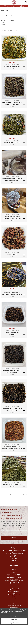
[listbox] (12, 30)
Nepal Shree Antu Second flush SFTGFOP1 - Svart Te (12, 103)
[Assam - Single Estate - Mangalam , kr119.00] (14, 314)
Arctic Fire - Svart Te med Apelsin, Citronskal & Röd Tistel (12, 293)
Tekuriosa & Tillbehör (14, 582)
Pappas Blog (14, 558)
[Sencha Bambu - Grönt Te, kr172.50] (14, 124)
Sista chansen (14, 584)
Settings (14, 616)
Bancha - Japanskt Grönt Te (12, 484)
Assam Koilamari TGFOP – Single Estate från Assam (12, 409)
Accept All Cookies (14, 623)
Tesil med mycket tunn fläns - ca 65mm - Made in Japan (12, 179)
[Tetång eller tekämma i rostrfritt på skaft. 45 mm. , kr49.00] (14, 200)
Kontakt (14, 555)
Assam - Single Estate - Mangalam (12, 333)
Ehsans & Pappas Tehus (8, 15)
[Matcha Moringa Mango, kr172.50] (14, 48)
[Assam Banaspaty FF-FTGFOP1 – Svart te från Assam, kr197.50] (14, 354)
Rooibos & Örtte (14, 571)
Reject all (14, 619)
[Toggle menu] (2, 2)
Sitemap (14, 560)
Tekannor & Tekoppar (14, 579)
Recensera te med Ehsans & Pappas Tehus (14, 550)
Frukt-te (14, 572)
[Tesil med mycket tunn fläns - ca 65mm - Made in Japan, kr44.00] (14, 162)
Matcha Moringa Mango (12, 66)
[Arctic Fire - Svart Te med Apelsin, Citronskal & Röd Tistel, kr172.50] (14, 274)
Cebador (3, 22)
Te (14, 567)
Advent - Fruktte (12, 254)
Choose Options (24, 67)
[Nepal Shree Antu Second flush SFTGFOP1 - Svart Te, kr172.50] (14, 86)
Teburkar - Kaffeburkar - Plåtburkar (14, 580)
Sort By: (4, 30)
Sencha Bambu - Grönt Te (12, 142)
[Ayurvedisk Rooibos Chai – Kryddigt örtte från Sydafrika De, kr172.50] (14, 430)
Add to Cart (24, 181)
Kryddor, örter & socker (14, 576)
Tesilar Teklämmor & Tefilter (14, 577)
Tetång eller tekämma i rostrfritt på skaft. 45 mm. (12, 217)
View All (3, 24)
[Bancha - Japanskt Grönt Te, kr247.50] (14, 468)
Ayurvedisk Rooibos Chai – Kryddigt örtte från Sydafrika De (12, 447)
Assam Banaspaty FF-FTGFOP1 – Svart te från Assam (12, 371)
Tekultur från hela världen (14, 574)
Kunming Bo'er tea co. (7, 20)
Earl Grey (14, 569)
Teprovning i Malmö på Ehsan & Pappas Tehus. (14, 552)
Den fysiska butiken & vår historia (14, 553)
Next (24, 494)
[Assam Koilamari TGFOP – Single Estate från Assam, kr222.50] (14, 392)
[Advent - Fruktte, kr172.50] (14, 238)
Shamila (3, 18)
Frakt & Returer (14, 557)
